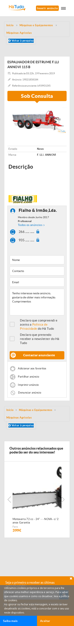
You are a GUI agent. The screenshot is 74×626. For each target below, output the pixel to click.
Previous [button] (9, 499)
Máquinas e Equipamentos (35, 410)
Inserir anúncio (47, 8)
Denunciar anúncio (29, 392)
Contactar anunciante (39, 355)
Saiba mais (10, 621)
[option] (37, 119)
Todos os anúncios (30, 225)
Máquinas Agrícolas (19, 417)
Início (10, 410)
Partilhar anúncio (28, 376)
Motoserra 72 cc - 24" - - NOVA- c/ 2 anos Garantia (36, 521)
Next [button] (63, 499)
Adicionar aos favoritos (32, 368)
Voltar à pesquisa (22, 40)
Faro (15, 526)
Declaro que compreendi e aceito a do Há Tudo (39, 324)
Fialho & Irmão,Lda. (38, 210)
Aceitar (45, 621)
